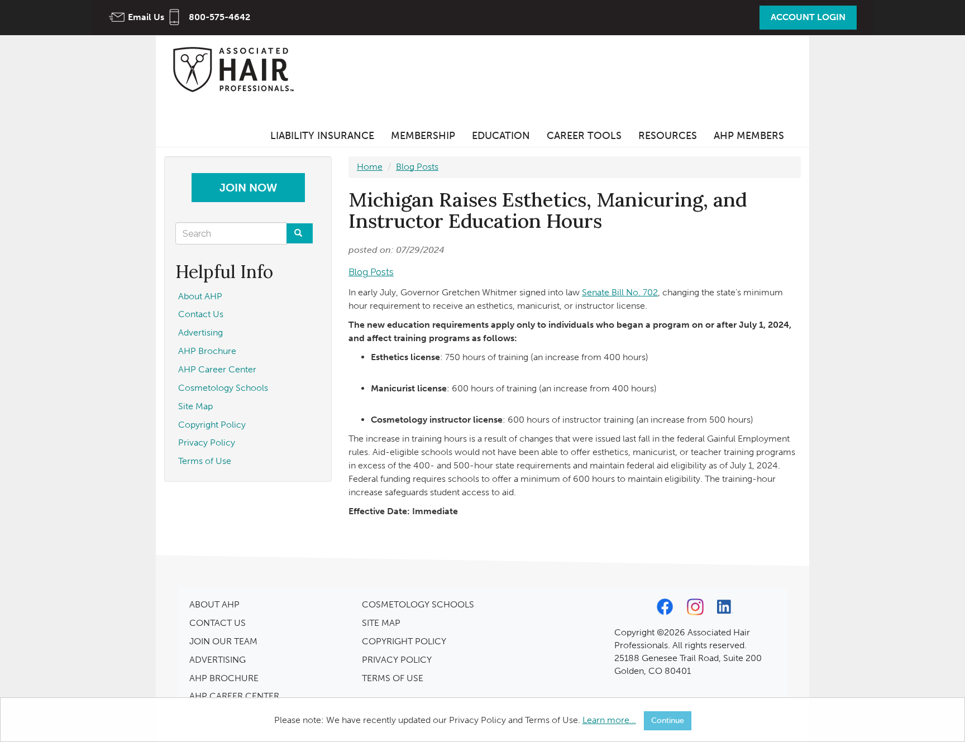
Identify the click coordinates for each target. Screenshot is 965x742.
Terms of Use (204, 461)
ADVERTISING (217, 659)
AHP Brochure (207, 351)
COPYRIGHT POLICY (404, 641)
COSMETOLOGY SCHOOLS (418, 604)
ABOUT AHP (214, 604)
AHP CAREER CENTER (234, 696)
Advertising (200, 332)
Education (501, 136)
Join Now (248, 187)
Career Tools (584, 136)
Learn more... (609, 720)
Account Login (808, 17)
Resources (667, 136)
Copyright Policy (212, 424)
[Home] (236, 69)
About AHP (200, 296)
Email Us (146, 17)
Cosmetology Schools (223, 387)
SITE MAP (381, 622)
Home (370, 166)
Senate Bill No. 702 (620, 292)
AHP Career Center (217, 369)
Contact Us (200, 314)
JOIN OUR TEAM (223, 641)
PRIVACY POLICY (397, 659)
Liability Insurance (322, 136)
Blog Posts (417, 166)
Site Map (195, 406)
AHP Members (749, 136)
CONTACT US (217, 622)
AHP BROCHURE (224, 678)
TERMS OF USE (392, 678)
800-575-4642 (219, 17)
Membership (423, 136)
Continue (667, 720)
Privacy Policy (206, 442)
